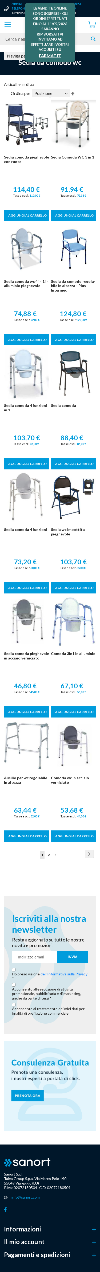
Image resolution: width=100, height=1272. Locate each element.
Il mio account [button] (24, 1241)
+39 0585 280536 (22, 13)
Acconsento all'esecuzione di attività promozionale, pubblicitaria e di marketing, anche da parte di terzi (46, 993)
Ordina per (20, 93)
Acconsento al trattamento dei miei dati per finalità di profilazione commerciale (48, 1011)
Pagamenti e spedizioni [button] (37, 1254)
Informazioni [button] (22, 1229)
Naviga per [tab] (17, 55)
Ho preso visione (49, 974)
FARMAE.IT (50, 55)
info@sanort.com (25, 1197)
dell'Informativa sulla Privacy (64, 974)
